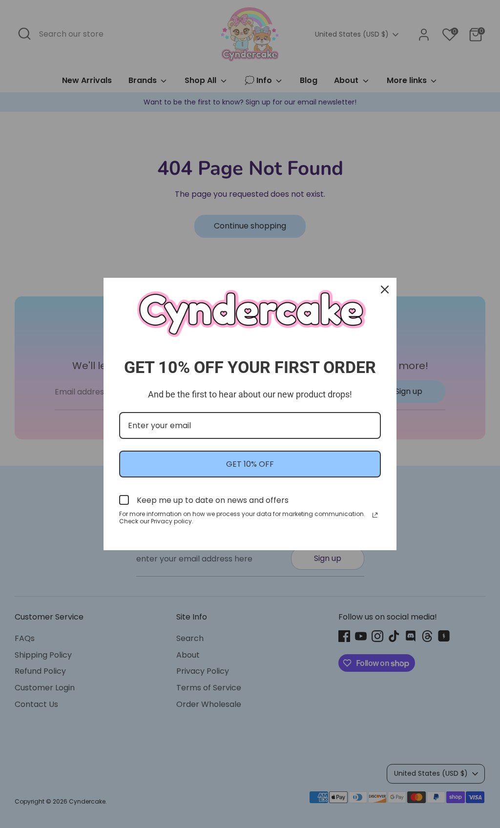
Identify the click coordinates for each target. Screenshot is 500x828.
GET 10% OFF (250, 464)
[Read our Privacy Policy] (375, 515)
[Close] (384, 289)
